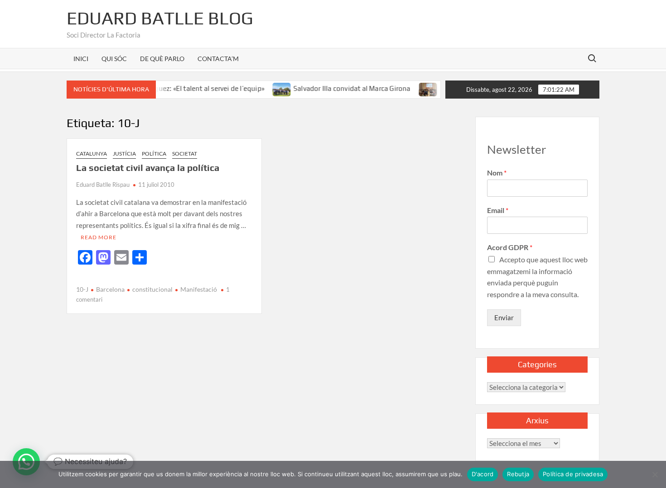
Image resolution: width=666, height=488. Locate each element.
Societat (184, 153)
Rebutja (518, 474)
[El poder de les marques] (420, 88)
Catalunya (91, 153)
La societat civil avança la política (147, 167)
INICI (80, 58)
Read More (98, 237)
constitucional (152, 289)
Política (154, 153)
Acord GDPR (509, 247)
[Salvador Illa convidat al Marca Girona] (274, 88)
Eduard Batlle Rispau (103, 184)
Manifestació (198, 289)
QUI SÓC (114, 58)
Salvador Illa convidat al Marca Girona (344, 88)
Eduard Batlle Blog (160, 18)
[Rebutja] (654, 474)
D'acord (483, 474)
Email (497, 210)
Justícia (124, 153)
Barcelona (110, 289)
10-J (82, 289)
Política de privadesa (573, 474)
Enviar (504, 317)
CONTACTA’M (218, 58)
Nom (497, 172)
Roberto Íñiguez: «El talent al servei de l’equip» (183, 88)
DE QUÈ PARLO (162, 58)
